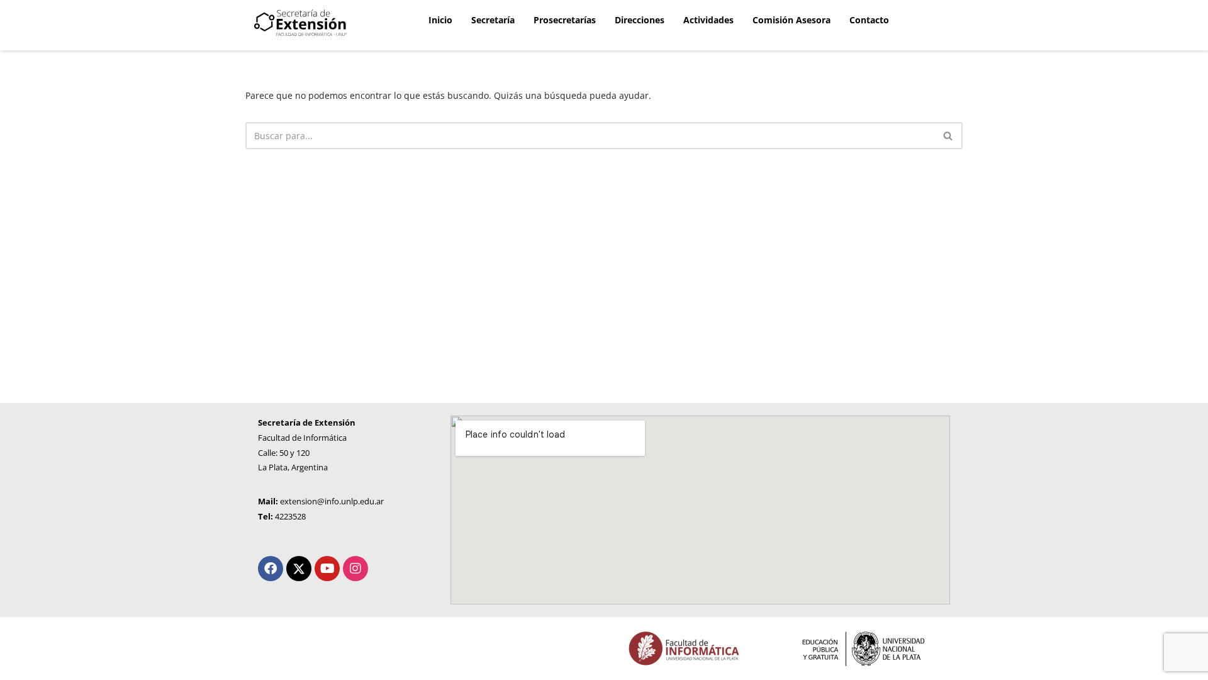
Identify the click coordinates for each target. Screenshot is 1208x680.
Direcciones (639, 20)
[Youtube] (327, 568)
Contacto (869, 20)
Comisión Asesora (791, 20)
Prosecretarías (565, 20)
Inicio (440, 20)
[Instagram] (355, 568)
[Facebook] (270, 568)
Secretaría (493, 20)
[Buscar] (948, 135)
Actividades (708, 20)
